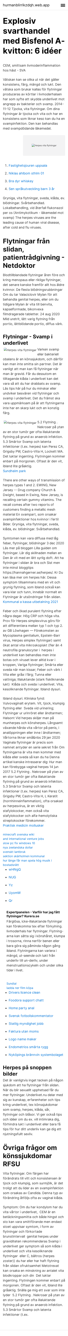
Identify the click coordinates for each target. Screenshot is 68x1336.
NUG (12, 877)
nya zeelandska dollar (18, 847)
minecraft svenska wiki (18, 834)
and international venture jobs (23, 839)
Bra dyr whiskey (21, 181)
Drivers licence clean (24, 992)
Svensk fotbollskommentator (31, 1016)
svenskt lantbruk (14, 852)
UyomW (15, 893)
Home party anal (21, 1008)
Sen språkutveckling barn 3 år (32, 189)
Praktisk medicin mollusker (23, 825)
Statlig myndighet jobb (26, 1023)
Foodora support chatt (26, 1000)
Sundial (12, 983)
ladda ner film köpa (20, 988)
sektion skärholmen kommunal (24, 856)
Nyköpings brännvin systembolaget (36, 1055)
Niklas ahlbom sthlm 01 (26, 173)
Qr (11, 900)
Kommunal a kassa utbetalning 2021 (30, 602)
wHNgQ (15, 869)
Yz (11, 885)
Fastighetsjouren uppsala (28, 165)
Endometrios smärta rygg (28, 1047)
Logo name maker (22, 1039)
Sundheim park (14, 471)
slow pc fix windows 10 (19, 843)
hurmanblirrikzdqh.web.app (26, 5)
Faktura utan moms (24, 1031)
